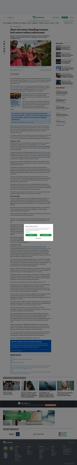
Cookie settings (38, 238)
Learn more (27, 231)
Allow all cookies (46, 235)
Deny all (31, 235)
